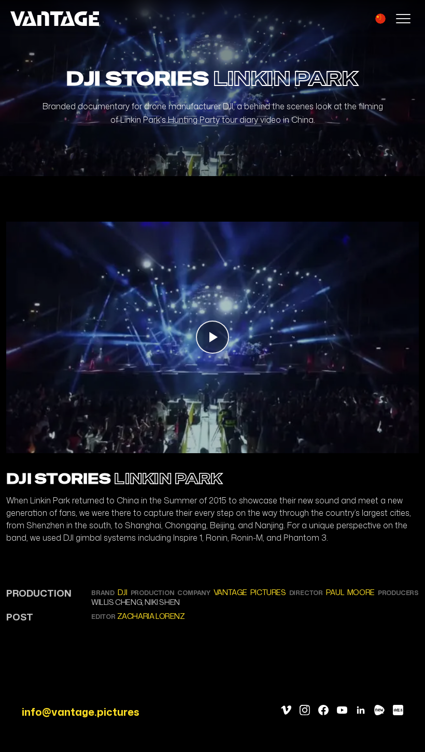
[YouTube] (342, 710)
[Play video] (212, 338)
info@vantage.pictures (80, 711)
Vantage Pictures (250, 592)
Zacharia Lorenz (151, 616)
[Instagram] (305, 710)
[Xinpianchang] (379, 710)
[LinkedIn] (361, 710)
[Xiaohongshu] (398, 710)
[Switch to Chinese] (380, 18)
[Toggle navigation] (403, 18)
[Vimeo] (286, 710)
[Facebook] (323, 710)
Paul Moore (350, 592)
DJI (123, 592)
